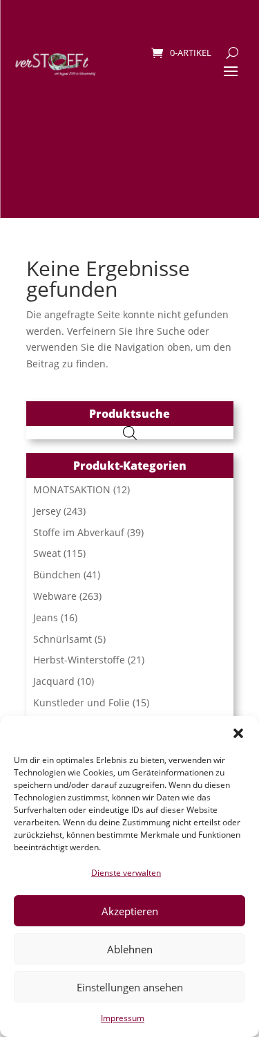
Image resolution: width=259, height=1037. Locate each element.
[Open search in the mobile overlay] (130, 432)
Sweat (47, 553)
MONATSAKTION (72, 489)
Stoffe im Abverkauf (78, 532)
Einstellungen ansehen (130, 987)
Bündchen (57, 574)
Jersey (47, 510)
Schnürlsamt (62, 638)
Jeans (45, 617)
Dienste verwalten (126, 873)
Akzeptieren (130, 911)
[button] (238, 733)
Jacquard (54, 681)
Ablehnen (130, 949)
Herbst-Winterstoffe (79, 659)
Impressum (122, 1018)
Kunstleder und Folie (81, 702)
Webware (55, 596)
